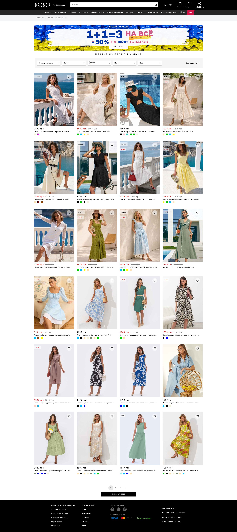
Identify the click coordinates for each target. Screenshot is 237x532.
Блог (84, 526)
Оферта (85, 522)
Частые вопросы (58, 509)
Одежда (129, 12)
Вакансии (55, 526)
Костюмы (83, 12)
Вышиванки (153, 12)
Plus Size (141, 12)
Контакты (86, 513)
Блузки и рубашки (115, 12)
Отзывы (85, 517)
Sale (190, 12)
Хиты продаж (61, 12)
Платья (73, 12)
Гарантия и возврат (60, 517)
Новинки (48, 12)
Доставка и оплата (59, 513)
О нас (84, 509)
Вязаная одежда (168, 12)
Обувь (182, 12)
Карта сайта (56, 522)
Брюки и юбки (97, 12)
